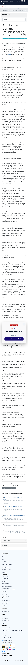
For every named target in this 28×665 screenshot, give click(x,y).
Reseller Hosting (5, 578)
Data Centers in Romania (7, 564)
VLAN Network (4, 605)
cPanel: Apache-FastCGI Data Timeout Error (13, 517)
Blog (3, 559)
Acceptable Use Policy (6, 569)
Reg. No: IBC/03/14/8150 (7, 628)
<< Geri (4, 537)
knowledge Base (5, 620)
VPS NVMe (4, 593)
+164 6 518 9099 (7, 638)
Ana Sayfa (3, 9)
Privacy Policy (5, 566)
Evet (6, 488)
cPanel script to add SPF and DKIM (14, 532)
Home (3, 556)
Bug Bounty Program (6, 612)
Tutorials (17, 9)
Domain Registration (6, 600)
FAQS (3, 623)
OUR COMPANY (5, 558)
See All (3, 651)
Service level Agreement (7, 571)
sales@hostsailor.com (8, 640)
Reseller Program (5, 611)
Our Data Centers (5, 561)
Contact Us (4, 572)
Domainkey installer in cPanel (14, 525)
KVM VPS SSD (4, 594)
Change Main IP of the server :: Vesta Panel (12, 509)
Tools (3, 622)
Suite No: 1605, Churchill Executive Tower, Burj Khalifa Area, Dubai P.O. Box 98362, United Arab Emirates (13, 633)
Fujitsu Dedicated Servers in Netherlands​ (10, 589)
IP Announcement (5, 607)
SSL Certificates (5, 602)
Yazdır (23, 34)
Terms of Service (5, 567)
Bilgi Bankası (10, 9)
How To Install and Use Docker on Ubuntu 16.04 (13, 500)
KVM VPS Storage (5, 596)
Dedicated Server (5, 588)
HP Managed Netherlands (7, 586)
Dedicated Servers (5, 603)
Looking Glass (5, 618)
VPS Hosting (4, 591)
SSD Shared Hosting (6, 576)
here (9, 54)
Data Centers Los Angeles (7, 562)
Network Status (5, 617)
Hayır (13, 488)
